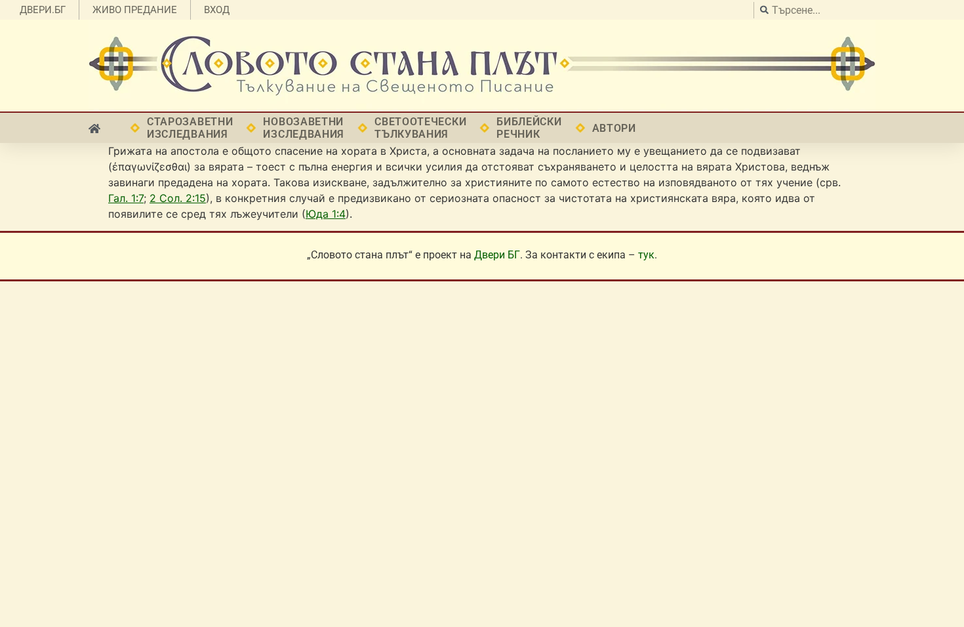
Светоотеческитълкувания (420, 127)
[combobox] (855, 10)
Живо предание (134, 10)
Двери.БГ (43, 10)
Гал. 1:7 (126, 198)
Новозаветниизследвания (303, 127)
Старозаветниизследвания (190, 127)
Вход (217, 10)
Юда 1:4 (326, 213)
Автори (614, 128)
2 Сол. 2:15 (178, 198)
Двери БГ (497, 255)
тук (646, 255)
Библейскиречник (528, 127)
